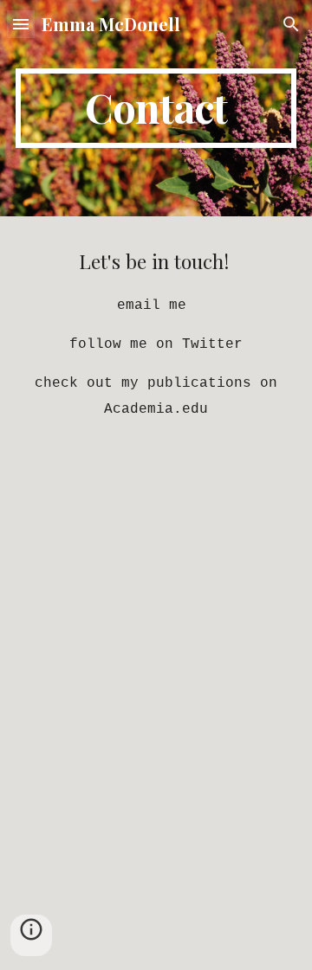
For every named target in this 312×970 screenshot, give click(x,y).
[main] (156, 108)
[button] (21, 24)
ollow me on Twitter (160, 344)
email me (151, 305)
